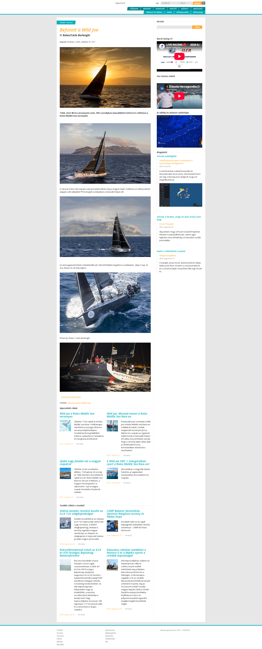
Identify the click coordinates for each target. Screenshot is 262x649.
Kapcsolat (109, 636)
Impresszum (110, 630)
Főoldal (134, 8)
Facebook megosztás (71, 396)
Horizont (160, 8)
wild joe (70, 402)
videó (169, 12)
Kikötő (173, 8)
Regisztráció (120, 3)
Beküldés (198, 8)
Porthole (77, 7)
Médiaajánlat (110, 633)
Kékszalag (198, 12)
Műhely (185, 8)
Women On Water (154, 12)
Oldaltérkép (110, 638)
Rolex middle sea (83, 402)
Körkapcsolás (182, 12)
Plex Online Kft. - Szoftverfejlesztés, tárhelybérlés (197, 633)
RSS (106, 641)
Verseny (147, 8)
